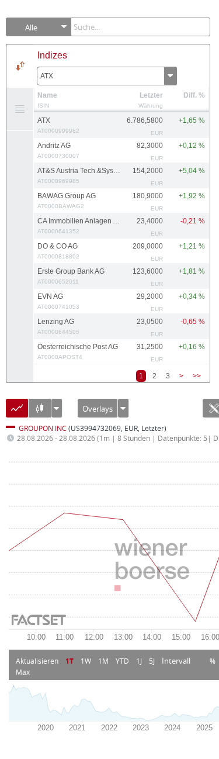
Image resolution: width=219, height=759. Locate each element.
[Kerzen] (40, 412)
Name (47, 95)
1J (139, 660)
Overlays (97, 408)
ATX (46, 76)
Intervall (176, 661)
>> (197, 376)
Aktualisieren (37, 660)
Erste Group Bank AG (71, 276)
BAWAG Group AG (66, 200)
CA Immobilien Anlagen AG (79, 225)
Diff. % (194, 95)
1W (86, 660)
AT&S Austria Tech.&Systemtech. (79, 175)
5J (152, 660)
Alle (31, 27)
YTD (122, 660)
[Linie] (17, 412)
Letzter (151, 95)
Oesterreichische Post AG (77, 351)
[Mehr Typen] (56, 410)
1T (69, 660)
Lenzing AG (58, 326)
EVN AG (58, 301)
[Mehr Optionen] (123, 410)
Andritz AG (58, 150)
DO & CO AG (58, 251)
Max (23, 672)
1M (103, 660)
